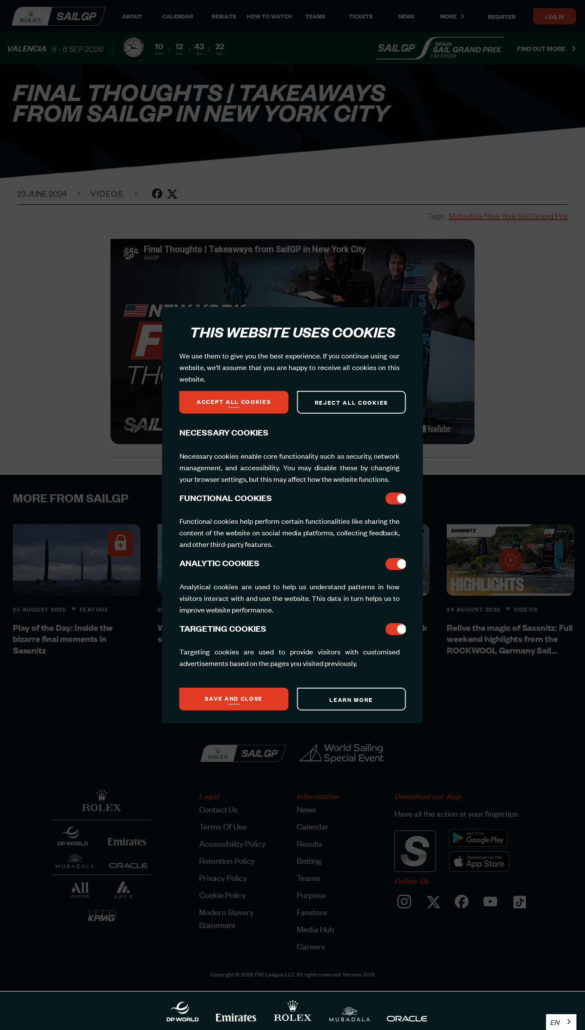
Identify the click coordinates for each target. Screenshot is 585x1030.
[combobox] (561, 1022)
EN (554, 1022)
